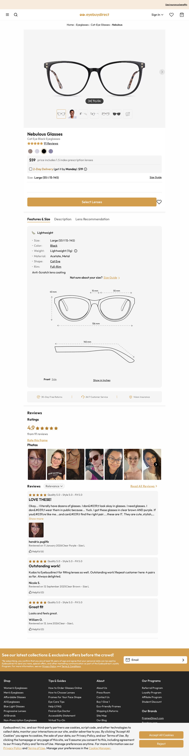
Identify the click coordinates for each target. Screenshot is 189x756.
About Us (102, 688)
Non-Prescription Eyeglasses (20, 720)
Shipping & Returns (107, 711)
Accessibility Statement (61, 715)
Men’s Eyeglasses (13, 692)
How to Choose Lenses (61, 692)
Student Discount (151, 701)
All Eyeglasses (12, 701)
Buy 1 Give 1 (103, 701)
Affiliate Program (152, 697)
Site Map (102, 715)
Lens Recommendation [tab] (92, 219)
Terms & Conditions (71, 666)
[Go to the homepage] (94, 14)
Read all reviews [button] (142, 486)
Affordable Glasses (15, 697)
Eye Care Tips (56, 701)
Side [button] (54, 379)
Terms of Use (36, 748)
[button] (162, 72)
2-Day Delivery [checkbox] (43, 169)
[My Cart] (181, 14)
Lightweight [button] (45, 232)
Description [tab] (62, 219)
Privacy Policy (49, 666)
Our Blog (102, 720)
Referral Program (152, 688)
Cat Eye (32, 139)
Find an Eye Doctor (59, 711)
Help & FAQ (54, 706)
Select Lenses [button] (92, 202)
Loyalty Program (151, 692)
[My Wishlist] (171, 14)
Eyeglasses (53, 139)
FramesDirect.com (153, 718)
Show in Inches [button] (101, 380)
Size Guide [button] (110, 277)
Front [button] (47, 379)
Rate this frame (37, 440)
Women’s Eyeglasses (15, 688)
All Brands (10, 715)
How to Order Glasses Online (65, 688)
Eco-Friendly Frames (109, 706)
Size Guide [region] (156, 177)
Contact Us (103, 697)
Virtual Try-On (56, 720)
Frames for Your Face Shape (64, 697)
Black (41, 139)
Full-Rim (55, 266)
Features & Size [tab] (38, 219)
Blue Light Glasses (14, 706)
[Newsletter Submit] (183, 660)
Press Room (103, 692)
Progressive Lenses (15, 711)
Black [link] (53, 245)
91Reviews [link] (51, 143)
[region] (127, 114)
